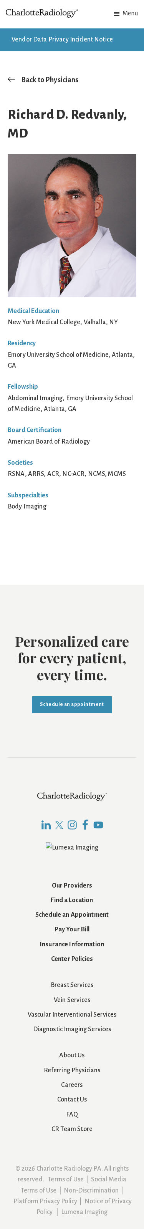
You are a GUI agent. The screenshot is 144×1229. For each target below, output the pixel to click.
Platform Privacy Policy (45, 1201)
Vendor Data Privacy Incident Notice (62, 39)
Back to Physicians (50, 80)
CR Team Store (72, 1129)
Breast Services (72, 985)
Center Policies (72, 959)
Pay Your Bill (72, 929)
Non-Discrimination (91, 1190)
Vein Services (72, 1000)
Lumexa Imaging (84, 1212)
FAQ (72, 1114)
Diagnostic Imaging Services (72, 1029)
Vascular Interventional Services (72, 1014)
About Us (71, 1055)
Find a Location (72, 900)
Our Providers (72, 885)
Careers (72, 1085)
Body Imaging (27, 506)
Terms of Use (66, 1179)
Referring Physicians (72, 1070)
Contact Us (72, 1099)
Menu (130, 13)
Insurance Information (72, 944)
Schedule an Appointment (72, 914)
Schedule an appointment (72, 704)
